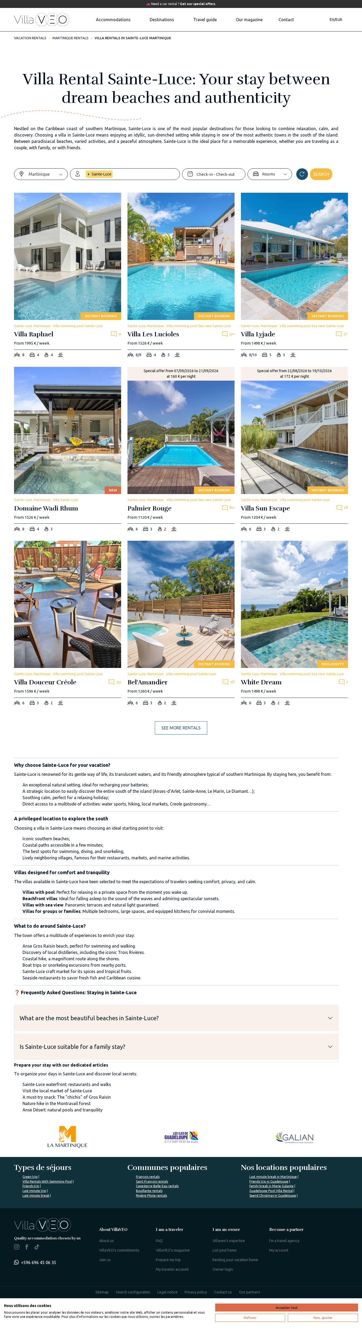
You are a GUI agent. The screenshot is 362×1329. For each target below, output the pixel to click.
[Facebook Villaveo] (26, 1248)
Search (321, 174)
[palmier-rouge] (181, 451)
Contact (286, 19)
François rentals (148, 1176)
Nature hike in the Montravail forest (57, 1103)
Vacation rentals (30, 38)
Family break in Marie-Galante (271, 1186)
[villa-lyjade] (294, 276)
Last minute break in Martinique (273, 1176)
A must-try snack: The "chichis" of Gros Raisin (67, 1097)
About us (106, 1241)
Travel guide (205, 19)
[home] (41, 19)
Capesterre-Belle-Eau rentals (157, 1186)
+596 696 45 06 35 (38, 1262)
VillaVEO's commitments (119, 1250)
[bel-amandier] (181, 624)
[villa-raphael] (67, 276)
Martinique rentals (70, 38)
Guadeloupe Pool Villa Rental (271, 1190)
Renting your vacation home (235, 1260)
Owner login (223, 1269)
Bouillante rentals (149, 1190)
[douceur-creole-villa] (67, 624)
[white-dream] (294, 624)
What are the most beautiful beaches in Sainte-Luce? (89, 1018)
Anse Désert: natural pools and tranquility (63, 1109)
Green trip (30, 1176)
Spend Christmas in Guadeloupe (272, 1195)
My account (278, 1250)
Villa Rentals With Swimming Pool (47, 1181)
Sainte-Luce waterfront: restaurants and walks (67, 1084)
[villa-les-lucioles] (181, 276)
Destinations (162, 19)
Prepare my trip (168, 1260)
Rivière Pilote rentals (151, 1195)
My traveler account (172, 1269)
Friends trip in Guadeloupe (268, 1181)
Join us (105, 1260)
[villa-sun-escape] (294, 451)
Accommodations (113, 19)
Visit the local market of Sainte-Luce (57, 1090)
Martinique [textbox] (39, 174)
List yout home (225, 1250)
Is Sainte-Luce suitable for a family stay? (72, 1046)
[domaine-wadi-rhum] (67, 451)
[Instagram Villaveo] (16, 1248)
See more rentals (181, 727)
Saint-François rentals (152, 1181)
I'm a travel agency (284, 1241)
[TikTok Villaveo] (36, 1247)
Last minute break (36, 1195)
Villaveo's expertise (229, 1241)
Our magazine (249, 19)
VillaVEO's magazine (173, 1250)
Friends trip (31, 1186)
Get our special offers (197, 4)
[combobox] (48, 174)
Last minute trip (34, 1190)
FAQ (159, 1241)
